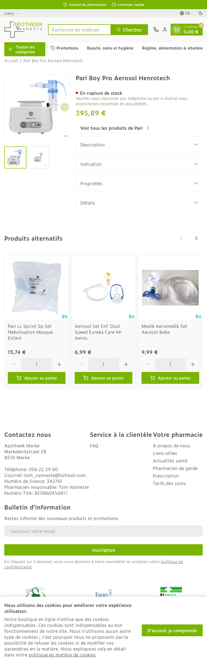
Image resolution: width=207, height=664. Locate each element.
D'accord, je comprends (172, 630)
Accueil (11, 60)
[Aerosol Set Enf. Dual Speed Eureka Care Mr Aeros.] (103, 288)
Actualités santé (170, 460)
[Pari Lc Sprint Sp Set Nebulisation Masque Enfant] (37, 288)
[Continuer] (64, 107)
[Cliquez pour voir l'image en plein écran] (37, 107)
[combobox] (79, 29)
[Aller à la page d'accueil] (23, 30)
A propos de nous (171, 445)
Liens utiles (165, 453)
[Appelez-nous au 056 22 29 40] (156, 29)
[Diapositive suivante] (196, 238)
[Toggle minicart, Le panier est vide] (176, 29)
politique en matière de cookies (62, 654)
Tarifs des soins (169, 483)
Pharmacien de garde (175, 468)
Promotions (67, 48)
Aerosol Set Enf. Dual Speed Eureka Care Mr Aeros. (98, 332)
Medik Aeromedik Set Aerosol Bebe (164, 329)
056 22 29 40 (43, 469)
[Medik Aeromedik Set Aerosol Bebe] (170, 288)
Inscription (103, 550)
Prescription (166, 476)
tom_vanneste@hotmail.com (55, 475)
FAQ (94, 445)
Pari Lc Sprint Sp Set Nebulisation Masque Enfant (30, 332)
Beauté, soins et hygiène (110, 48)
